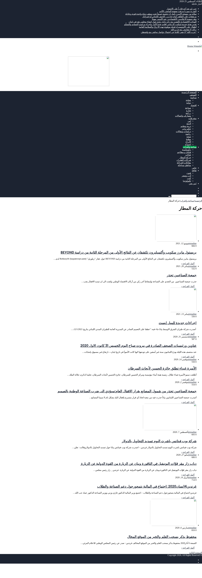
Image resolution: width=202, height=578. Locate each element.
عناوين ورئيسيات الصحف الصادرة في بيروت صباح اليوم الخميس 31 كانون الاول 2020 (138, 345)
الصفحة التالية (195, 553)
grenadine (192, 243)
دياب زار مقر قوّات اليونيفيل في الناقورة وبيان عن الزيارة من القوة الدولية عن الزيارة (138, 463)
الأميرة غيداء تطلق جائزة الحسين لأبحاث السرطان (162, 368)
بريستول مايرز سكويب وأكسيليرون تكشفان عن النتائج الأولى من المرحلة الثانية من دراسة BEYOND (129, 252)
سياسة (193, 97)
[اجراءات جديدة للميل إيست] (183, 311)
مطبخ (188, 139)
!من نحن (193, 183)
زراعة (188, 113)
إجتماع (188, 144)
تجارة (188, 110)
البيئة (188, 123)
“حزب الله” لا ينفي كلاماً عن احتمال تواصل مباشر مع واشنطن (169, 32)
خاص (194, 168)
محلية (188, 100)
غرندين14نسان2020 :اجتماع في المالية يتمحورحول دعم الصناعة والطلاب (147, 486)
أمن (189, 121)
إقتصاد (194, 105)
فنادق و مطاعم (184, 152)
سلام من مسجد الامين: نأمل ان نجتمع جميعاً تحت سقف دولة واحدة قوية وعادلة (161, 14)
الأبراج (188, 142)
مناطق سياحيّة (184, 165)
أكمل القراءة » (187, 263)
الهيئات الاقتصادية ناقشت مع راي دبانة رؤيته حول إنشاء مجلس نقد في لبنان (163, 22)
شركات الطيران (183, 160)
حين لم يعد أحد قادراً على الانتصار (182, 9)
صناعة (188, 108)
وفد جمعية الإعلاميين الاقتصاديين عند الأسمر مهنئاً (174, 19)
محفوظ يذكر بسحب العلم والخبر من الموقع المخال (162, 536)
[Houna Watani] (194, 46)
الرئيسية (198, 201)
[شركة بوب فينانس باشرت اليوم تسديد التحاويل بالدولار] (170, 429)
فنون (188, 173)
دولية (188, 103)
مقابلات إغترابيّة (184, 163)
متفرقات (192, 118)
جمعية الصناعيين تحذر (182, 275)
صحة (188, 136)
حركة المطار (185, 157)
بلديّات (188, 155)
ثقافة (194, 170)
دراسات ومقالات (183, 131)
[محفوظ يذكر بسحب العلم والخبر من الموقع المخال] (173, 525)
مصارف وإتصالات (183, 116)
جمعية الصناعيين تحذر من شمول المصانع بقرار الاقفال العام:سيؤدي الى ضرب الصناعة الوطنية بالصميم (127, 391)
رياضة (188, 134)
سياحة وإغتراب (190, 147)
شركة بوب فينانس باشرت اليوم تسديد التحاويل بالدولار (159, 441)
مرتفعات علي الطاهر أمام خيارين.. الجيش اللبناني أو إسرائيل (169, 16)
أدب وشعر (186, 176)
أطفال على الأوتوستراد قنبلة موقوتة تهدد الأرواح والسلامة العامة (168, 27)
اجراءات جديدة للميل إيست (178, 323)
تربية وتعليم (186, 126)
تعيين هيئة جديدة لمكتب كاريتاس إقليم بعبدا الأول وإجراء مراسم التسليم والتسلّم (160, 24)
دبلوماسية (186, 149)
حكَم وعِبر (186, 129)
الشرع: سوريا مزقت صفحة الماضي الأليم (178, 11)
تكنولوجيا (187, 181)
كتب (189, 178)
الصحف (193, 95)
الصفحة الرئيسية (189, 92)
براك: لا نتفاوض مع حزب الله (184, 29)
